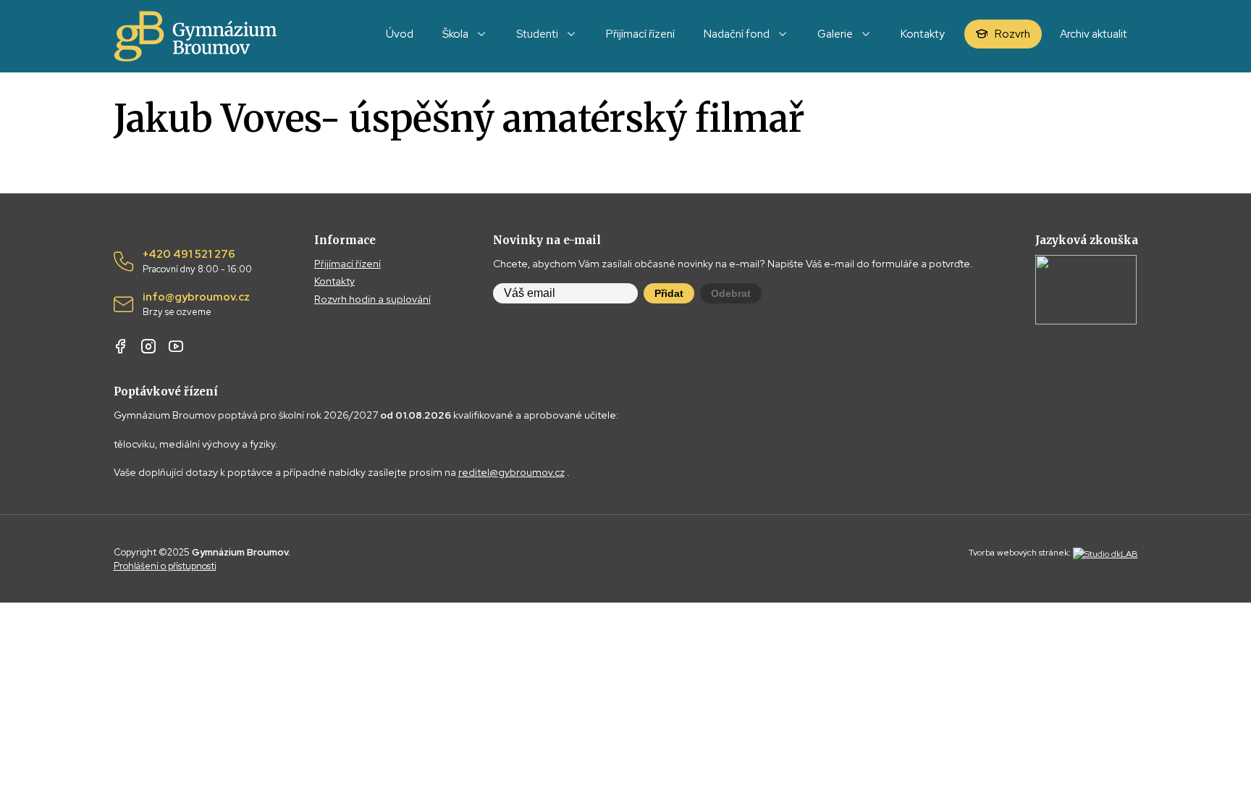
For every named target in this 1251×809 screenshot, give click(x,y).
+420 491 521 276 (197, 261)
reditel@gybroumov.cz (511, 472)
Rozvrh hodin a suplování (372, 299)
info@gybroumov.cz (196, 304)
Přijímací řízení (347, 263)
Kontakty (334, 281)
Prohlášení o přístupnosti (165, 566)
